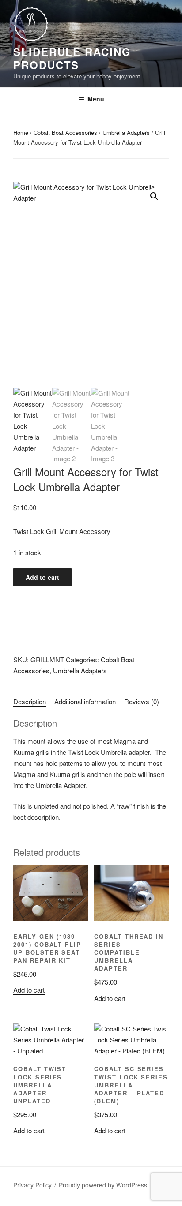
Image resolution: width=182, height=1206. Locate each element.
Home (20, 132)
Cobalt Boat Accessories (65, 132)
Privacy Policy (32, 1184)
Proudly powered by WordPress (103, 1184)
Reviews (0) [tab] (141, 701)
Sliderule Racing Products (72, 58)
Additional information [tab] (85, 701)
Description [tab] (29, 701)
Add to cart (42, 577)
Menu (95, 98)
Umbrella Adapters (126, 132)
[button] (154, 196)
